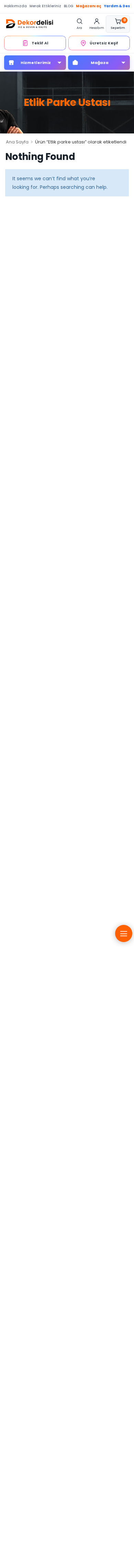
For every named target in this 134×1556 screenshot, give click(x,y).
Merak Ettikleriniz (45, 6)
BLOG (68, 6)
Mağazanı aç (88, 6)
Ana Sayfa (17, 142)
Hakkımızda (15, 6)
